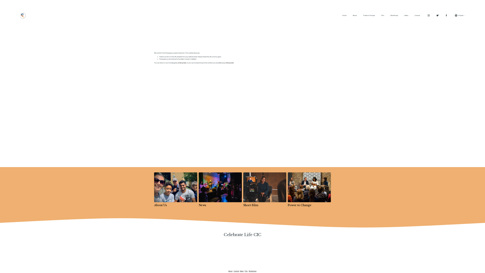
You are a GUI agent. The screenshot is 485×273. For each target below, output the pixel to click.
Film (382, 15)
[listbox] (460, 15)
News (406, 15)
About (355, 15)
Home (344, 15)
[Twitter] (437, 15)
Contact (417, 15)
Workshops (394, 15)
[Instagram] (428, 15)
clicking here (182, 63)
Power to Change (369, 15)
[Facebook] (446, 15)
